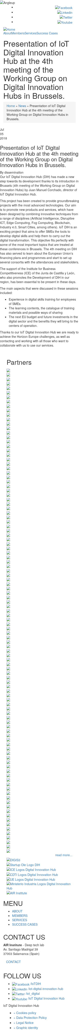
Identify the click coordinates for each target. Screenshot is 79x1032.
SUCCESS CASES (25, 924)
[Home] (9, 29)
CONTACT (13, 962)
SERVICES (19, 920)
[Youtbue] (64, 21)
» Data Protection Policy (30, 1017)
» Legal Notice (24, 1022)
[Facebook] (63, 7)
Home (11, 106)
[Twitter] (66, 17)
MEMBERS (19, 915)
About (7, 33)
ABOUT (17, 911)
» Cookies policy (25, 1013)
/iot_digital (32, 993)
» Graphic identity (26, 1027)
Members (18, 33)
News (22, 106)
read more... (63, 855)
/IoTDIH (35, 983)
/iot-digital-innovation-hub (45, 988)
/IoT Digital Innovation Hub (46, 998)
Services (30, 33)
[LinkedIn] (64, 12)
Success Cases (47, 33)
